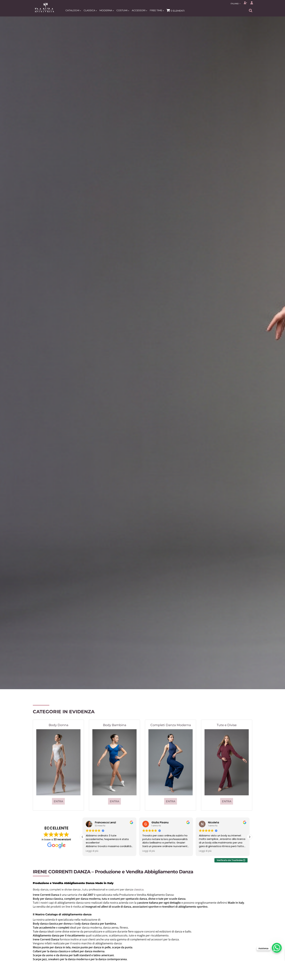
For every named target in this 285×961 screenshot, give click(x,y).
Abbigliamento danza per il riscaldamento (59, 935)
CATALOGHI (72, 10)
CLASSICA (90, 10)
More (142, 397)
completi (63, 927)
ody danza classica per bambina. (96, 923)
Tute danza (40, 931)
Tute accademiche (44, 927)
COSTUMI (122, 10)
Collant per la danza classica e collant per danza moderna (68, 951)
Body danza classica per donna (52, 923)
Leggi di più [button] (92, 851)
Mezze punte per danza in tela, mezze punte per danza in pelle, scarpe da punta (82, 947)
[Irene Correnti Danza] (44, 7)
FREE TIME (156, 10)
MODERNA (106, 10)
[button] (249, 836)
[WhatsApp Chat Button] (277, 948)
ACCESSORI (139, 10)
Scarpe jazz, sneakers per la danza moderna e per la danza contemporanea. (80, 959)
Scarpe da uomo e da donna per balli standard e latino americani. (73, 955)
